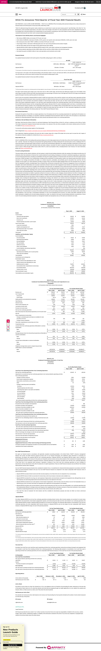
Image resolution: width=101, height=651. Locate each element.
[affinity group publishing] (8, 327)
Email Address (7, 639)
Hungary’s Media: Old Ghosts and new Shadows (88, 2)
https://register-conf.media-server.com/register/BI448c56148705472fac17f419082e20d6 (45, 130)
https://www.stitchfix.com (26, 148)
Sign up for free (12, 645)
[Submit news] (8, 321)
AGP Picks (3, 1)
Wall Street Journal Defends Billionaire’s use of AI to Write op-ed (53, 2)
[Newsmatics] (8, 329)
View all (98, 1)
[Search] (75, 14)
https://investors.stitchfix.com (28, 125)
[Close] (22, 625)
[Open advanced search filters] (78, 14)
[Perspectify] (8, 324)
